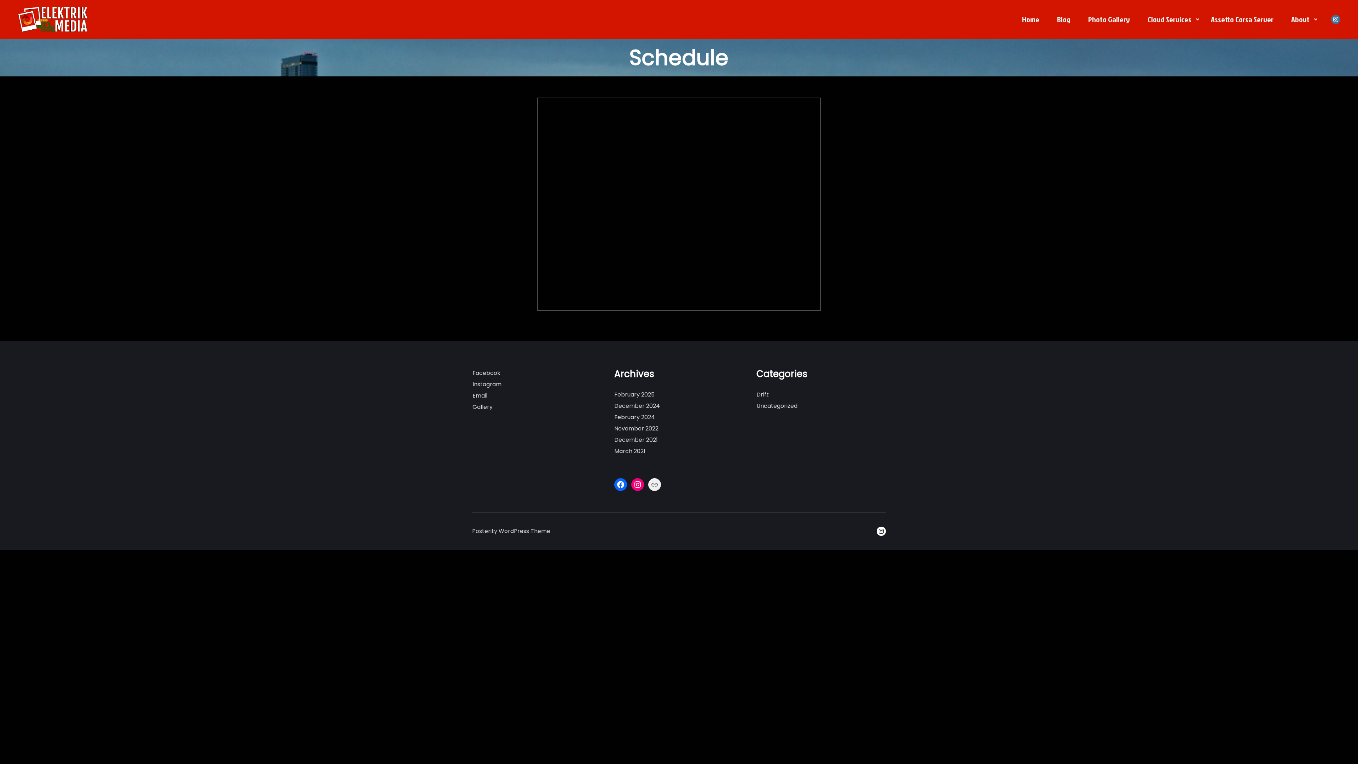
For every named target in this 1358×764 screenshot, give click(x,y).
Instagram (486, 384)
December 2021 (636, 440)
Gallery (482, 407)
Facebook (486, 373)
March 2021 (629, 451)
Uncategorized (776, 406)
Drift (762, 394)
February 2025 (634, 394)
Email (479, 396)
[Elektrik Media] (53, 19)
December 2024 (637, 406)
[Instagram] (1335, 19)
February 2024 (634, 417)
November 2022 (636, 428)
